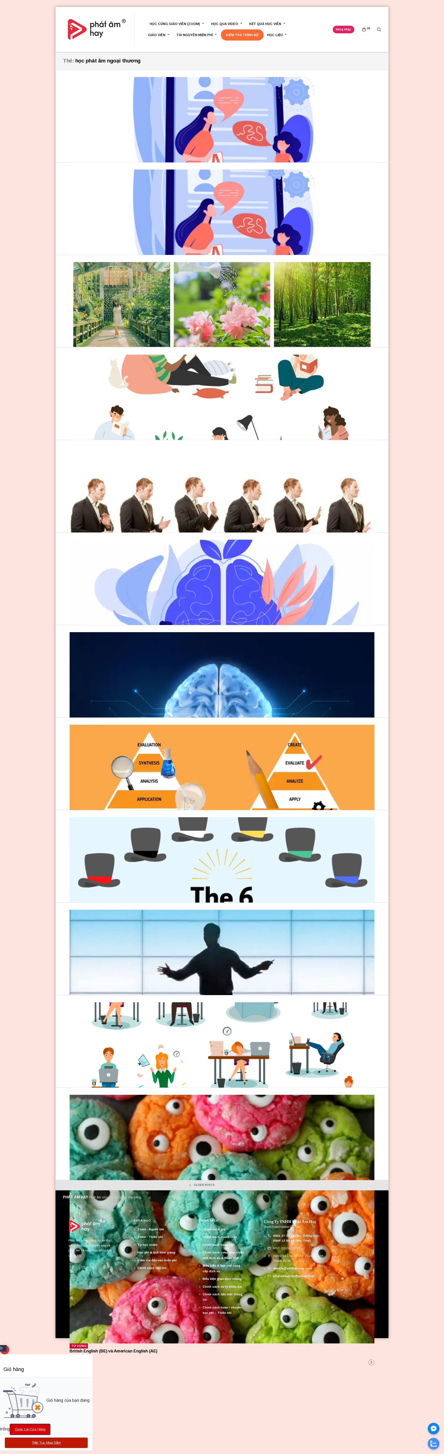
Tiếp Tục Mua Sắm (46, 1443)
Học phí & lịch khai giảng (156, 1252)
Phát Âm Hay (75, 1197)
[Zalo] (94, 1267)
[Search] (377, 29)
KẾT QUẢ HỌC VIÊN (265, 24)
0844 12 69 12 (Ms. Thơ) (292, 1240)
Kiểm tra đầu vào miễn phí (157, 1260)
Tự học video (147, 1245)
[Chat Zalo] (433, 1443)
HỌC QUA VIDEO (224, 24)
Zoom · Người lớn (150, 1229)
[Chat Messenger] (433, 1428)
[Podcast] (104, 1267)
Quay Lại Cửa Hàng (30, 1429)
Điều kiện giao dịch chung (222, 1279)
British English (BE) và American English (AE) (113, 1351)
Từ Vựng (78, 1346)
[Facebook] (72, 1267)
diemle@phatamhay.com (292, 1268)
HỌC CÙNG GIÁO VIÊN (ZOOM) (175, 24)
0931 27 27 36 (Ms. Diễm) (292, 1235)
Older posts (204, 1185)
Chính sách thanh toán (220, 1237)
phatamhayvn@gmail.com (293, 1276)
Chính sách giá (214, 1229)
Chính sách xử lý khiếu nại (222, 1286)
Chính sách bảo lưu (151, 1268)
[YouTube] (83, 1267)
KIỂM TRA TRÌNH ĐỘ (242, 35)
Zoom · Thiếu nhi (150, 1237)
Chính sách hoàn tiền (219, 1245)
